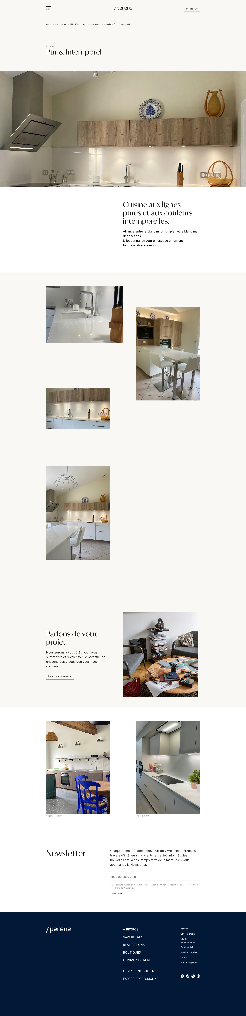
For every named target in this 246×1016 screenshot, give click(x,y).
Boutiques (132, 952)
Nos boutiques (61, 24)
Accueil (49, 24)
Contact (184, 957)
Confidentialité (188, 947)
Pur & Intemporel (123, 24)
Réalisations (134, 945)
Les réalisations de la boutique (100, 24)
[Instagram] (187, 976)
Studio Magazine (189, 962)
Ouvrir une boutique (140, 971)
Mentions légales (189, 952)
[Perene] (123, 9)
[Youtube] (198, 976)
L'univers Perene (137, 960)
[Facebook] (182, 976)
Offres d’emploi (188, 934)
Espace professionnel (141, 979)
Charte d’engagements (188, 940)
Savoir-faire (133, 937)
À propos (130, 929)
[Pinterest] (193, 976)
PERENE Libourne (77, 24)
